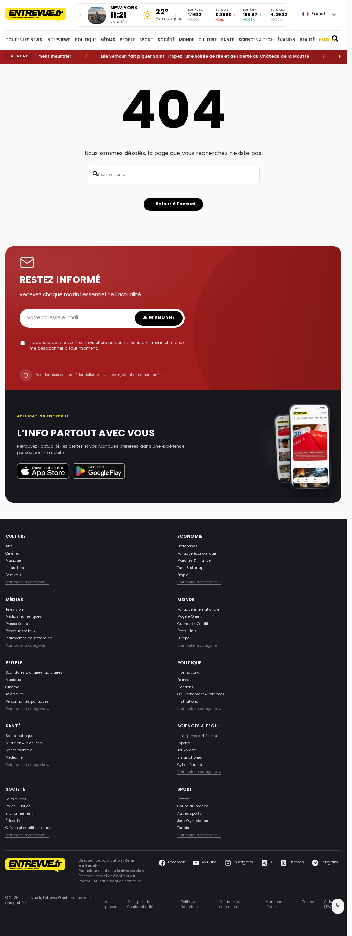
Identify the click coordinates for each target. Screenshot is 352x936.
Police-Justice (18, 807)
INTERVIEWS (58, 40)
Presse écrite (17, 624)
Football (184, 799)
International (189, 673)
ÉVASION (286, 40)
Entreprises (187, 546)
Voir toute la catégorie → (28, 582)
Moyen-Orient (189, 617)
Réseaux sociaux (20, 631)
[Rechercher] (335, 40)
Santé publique (19, 736)
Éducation (15, 821)
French (319, 14)
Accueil (10, 68)
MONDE (186, 40)
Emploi (183, 575)
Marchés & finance (194, 561)
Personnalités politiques (27, 702)
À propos (111, 905)
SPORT (146, 40)
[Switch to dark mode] (338, 906)
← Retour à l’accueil (174, 204)
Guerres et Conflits (193, 624)
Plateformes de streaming (29, 639)
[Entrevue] (36, 15)
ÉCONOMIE (190, 537)
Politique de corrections (229, 905)
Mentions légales (274, 905)
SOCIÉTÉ (166, 40)
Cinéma (13, 554)
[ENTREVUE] (35, 871)
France (183, 680)
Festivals (13, 575)
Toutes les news (24, 40)
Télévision (14, 610)
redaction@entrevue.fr (115, 876)
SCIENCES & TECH (256, 40)
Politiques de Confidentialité (140, 905)
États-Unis (187, 631)
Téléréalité (15, 695)
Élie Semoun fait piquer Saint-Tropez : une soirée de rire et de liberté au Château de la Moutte (194, 57)
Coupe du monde (192, 807)
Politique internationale (198, 610)
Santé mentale (19, 751)
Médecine (14, 758)
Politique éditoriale (189, 905)
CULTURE (207, 40)
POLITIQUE (85, 40)
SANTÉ (227, 40)
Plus (326, 40)
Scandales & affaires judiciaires (34, 673)
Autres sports (189, 814)
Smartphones (189, 758)
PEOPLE (127, 40)
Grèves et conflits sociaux (28, 828)
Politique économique (196, 554)
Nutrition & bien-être (24, 743)
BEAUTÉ (307, 40)
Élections (185, 687)
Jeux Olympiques (192, 821)
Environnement (19, 814)
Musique (13, 561)
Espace (183, 743)
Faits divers (16, 799)
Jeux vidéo (186, 751)
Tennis (183, 828)
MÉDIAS (107, 40)
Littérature (15, 568)
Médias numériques (24, 617)
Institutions (187, 702)
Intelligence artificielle (197, 736)
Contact (309, 902)
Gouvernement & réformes (200, 695)
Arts (9, 546)
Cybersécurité (189, 765)
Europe (183, 639)
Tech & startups (191, 568)
